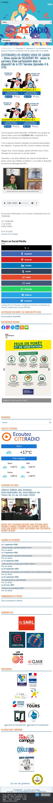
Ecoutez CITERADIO (9, 428)
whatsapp (28, 289)
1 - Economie (18, 48)
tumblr (28, 271)
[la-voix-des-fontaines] (20, 785)
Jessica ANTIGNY (24, 307)
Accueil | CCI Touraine (9, 234)
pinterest (28, 260)
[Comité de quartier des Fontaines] (37, 785)
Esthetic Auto (12, 307)
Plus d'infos (45, 795)
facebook (28, 254)
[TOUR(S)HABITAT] (20, 699)
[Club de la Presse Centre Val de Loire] (17, 648)
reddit (28, 277)
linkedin (28, 265)
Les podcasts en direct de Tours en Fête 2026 (21, 312)
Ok (37, 795)
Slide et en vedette (42, 51)
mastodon (28, 301)
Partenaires (6, 669)
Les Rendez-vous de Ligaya (25, 51)
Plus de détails (6, 550)
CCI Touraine (16, 305)
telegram (28, 295)
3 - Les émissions (40, 48)
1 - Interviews (28, 48)
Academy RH (6, 305)
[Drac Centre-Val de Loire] (22, 687)
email (28, 283)
